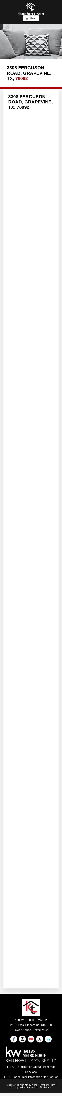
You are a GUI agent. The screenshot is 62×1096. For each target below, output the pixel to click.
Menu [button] (33, 18)
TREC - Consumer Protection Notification (31, 1077)
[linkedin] (48, 1039)
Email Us (41, 1020)
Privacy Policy (18, 1087)
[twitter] (39, 1039)
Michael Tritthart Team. (43, 1084)
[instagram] (22, 1039)
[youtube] (31, 1039)
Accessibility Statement (39, 1087)
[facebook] (13, 1039)
